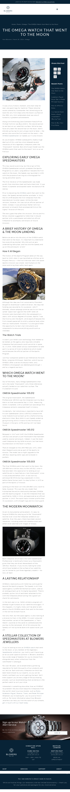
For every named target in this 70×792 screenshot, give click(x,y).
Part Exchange (26, 775)
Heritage (60, 775)
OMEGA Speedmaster (11, 136)
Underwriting (25, 779)
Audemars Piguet (9, 693)
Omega (27, 39)
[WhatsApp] (55, 73)
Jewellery (6, 777)
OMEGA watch (29, 647)
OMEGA (23, 193)
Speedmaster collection (12, 652)
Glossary (42, 777)
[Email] (59, 73)
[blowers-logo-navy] (8, 7)
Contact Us (42, 779)
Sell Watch (24, 772)
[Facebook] (55, 69)
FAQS (40, 775)
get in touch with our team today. (16, 703)
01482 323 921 (33, 751)
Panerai (20, 693)
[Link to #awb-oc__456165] (62, 9)
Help (40, 772)
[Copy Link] (55, 77)
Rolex (38, 691)
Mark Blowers (7, 39)
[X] (59, 69)
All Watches (7, 775)
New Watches (7, 772)
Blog (58, 777)
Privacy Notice (58, 787)
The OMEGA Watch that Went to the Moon (58, 91)
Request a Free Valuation (45, 1)
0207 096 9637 (57, 751)
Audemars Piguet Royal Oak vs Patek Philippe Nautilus (58, 99)
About (59, 772)
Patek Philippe (38, 693)
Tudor (25, 693)
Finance (23, 777)
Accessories (7, 779)
